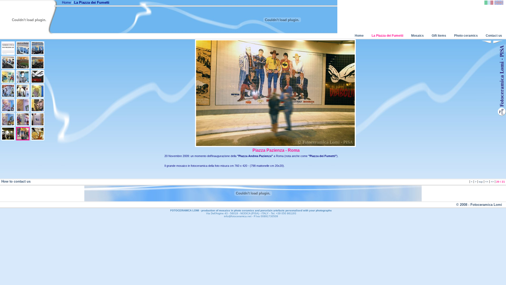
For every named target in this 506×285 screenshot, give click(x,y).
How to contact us (16, 181)
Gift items (439, 35)
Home (66, 2)
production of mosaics (215, 210)
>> (492, 181)
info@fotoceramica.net (237, 216)
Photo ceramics (466, 35)
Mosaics (417, 35)
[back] (486, 42)
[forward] (498, 42)
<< (486, 181)
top (481, 181)
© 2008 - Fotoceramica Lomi (479, 205)
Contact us (494, 35)
